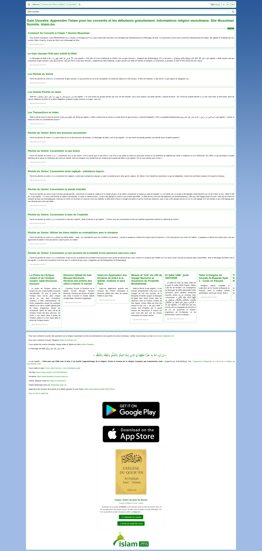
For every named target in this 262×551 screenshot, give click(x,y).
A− (228, 4)
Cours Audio (71, 4)
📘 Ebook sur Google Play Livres (131, 523)
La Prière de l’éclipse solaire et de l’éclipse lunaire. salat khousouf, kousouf (43, 279)
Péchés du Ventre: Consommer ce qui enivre (54, 150)
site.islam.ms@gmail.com (164, 336)
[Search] (233, 11)
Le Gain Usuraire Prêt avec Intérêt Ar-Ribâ (52, 53)
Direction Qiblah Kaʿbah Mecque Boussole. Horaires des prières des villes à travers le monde (77, 279)
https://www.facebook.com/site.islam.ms (52, 376)
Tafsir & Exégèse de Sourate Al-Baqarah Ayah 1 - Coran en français (213, 278)
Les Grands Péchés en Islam (44, 92)
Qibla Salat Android (91, 389)
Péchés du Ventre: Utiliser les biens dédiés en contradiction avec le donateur (73, 232)
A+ (233, 4)
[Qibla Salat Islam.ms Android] (131, 423)
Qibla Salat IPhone (108, 389)
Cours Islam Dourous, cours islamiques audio (62, 368)
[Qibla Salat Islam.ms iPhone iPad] (131, 443)
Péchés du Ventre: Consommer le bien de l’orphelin (58, 214)
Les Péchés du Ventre (40, 74)
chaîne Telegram (87, 344)
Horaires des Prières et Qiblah (53, 4)
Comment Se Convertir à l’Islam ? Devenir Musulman (59, 33)
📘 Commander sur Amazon (131, 517)
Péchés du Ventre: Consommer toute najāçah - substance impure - (66, 171)
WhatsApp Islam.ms (59, 385)
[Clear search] (229, 12)
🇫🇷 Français (216, 4)
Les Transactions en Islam (43, 112)
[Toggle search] (79, 4)
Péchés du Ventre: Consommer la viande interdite (57, 189)
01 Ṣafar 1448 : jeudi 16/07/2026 (177, 276)
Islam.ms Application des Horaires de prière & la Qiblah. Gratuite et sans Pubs (112, 279)
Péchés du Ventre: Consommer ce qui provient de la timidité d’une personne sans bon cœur (82, 253)
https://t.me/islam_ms (68, 340)
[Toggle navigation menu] (29, 4)
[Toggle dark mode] (223, 4)
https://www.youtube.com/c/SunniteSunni (51, 372)
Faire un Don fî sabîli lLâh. (39, 393)
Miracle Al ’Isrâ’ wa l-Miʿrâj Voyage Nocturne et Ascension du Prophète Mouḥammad (146, 279)
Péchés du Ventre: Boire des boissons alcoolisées (57, 132)
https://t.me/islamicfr (58, 381)
